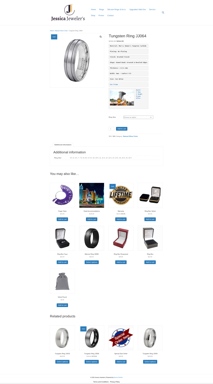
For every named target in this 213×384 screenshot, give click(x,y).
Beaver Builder (118, 377)
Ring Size (112, 117)
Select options (91, 262)
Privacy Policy (115, 382)
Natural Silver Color (61, 31)
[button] (101, 37)
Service (152, 9)
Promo (101, 15)
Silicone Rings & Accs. (116, 9)
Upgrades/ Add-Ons (137, 9)
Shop (93, 15)
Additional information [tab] (62, 145)
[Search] (161, 12)
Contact (110, 15)
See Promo (114, 84)
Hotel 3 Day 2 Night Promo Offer (139, 94)
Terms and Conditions (101, 382)
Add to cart (121, 129)
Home (93, 9)
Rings (101, 9)
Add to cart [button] (62, 219)
